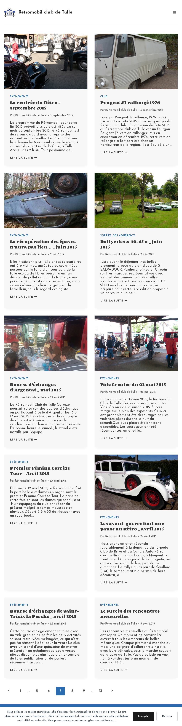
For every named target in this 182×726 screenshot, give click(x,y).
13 (100, 691)
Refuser (167, 716)
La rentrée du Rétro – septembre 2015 (35, 105)
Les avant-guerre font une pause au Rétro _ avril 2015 (132, 526)
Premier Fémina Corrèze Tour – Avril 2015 (40, 471)
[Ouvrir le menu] (174, 12)
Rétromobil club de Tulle (31, 115)
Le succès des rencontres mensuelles (130, 614)
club (104, 96)
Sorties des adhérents (118, 235)
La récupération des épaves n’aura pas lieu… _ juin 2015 (43, 244)
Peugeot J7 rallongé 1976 (130, 102)
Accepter (144, 716)
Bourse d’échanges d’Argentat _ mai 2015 (35, 387)
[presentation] (45, 61)
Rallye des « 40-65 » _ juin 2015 (131, 244)
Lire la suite (23, 157)
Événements (19, 96)
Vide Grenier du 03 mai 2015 (133, 384)
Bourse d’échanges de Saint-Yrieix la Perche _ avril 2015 (44, 614)
